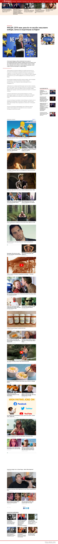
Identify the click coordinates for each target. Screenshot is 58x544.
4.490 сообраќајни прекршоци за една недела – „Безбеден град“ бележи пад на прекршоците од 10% (40, 11)
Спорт (43, 1)
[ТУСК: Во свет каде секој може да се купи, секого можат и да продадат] (53, 114)
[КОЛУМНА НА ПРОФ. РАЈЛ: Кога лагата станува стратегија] (50, 6)
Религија (36, 1)
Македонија (19, 1)
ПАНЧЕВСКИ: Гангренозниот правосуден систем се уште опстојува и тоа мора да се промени (29, 10)
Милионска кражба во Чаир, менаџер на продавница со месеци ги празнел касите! (11, 534)
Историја (32, 1)
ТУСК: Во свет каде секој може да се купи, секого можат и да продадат (44, 114)
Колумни (51, 1)
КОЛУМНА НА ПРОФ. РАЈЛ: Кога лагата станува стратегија (50, 10)
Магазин (47, 1)
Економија (24, 1)
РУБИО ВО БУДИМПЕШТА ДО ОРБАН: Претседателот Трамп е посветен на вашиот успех (7, 10)
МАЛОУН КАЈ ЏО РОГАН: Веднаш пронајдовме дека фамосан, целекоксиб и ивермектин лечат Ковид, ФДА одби (44, 99)
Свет (28, 1)
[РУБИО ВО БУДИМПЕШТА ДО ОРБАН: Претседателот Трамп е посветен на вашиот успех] (7, 6)
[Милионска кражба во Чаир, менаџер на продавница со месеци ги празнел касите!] (11, 530)
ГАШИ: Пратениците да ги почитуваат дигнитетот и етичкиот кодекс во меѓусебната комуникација (22, 535)
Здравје (39, 1)
